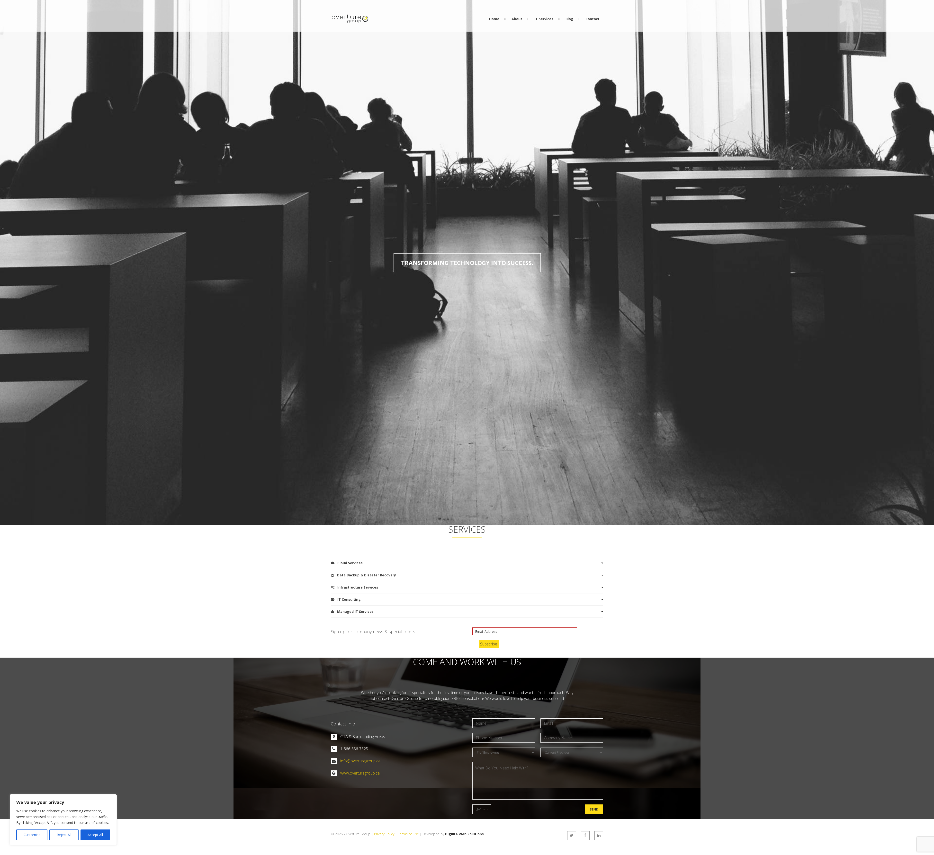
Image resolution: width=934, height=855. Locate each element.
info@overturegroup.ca (360, 761)
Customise (32, 834)
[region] (63, 819)
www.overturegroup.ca (360, 773)
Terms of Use (408, 834)
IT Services (543, 19)
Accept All (95, 834)
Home (494, 19)
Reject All (64, 834)
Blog (569, 19)
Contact (592, 19)
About (517, 19)
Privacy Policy (384, 834)
